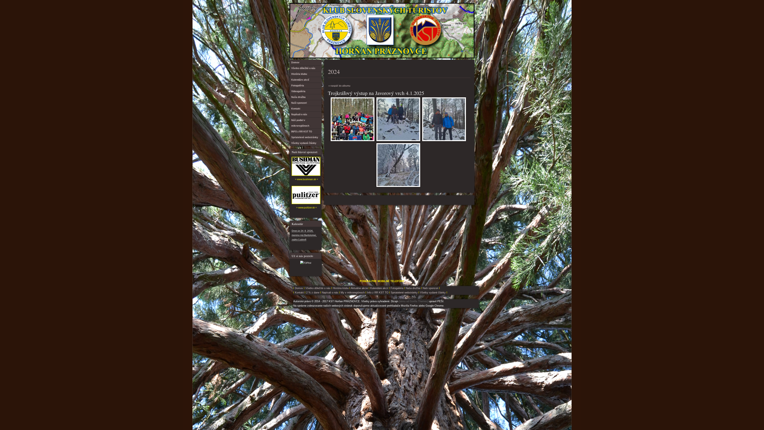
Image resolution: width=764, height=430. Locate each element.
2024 (334, 71)
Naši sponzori (299, 103)
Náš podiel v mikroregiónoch (300, 123)
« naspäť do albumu (339, 85)
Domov (295, 62)
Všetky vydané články (303, 143)
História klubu (299, 74)
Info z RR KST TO (377, 292)
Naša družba (298, 97)
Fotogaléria (297, 85)
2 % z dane (313, 292)
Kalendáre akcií (300, 79)
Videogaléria (298, 91)
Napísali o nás (299, 114)
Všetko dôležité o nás (303, 68)
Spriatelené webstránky (304, 137)
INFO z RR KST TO (301, 131)
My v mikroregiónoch (353, 292)
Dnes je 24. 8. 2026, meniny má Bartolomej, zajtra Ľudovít (304, 235)
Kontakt (295, 108)
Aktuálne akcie (359, 288)
